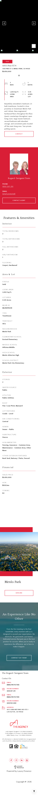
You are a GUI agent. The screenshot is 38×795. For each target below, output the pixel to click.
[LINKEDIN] (22, 760)
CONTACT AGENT (19, 200)
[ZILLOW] (27, 760)
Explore (19, 593)
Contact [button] (19, 134)
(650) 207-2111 (7, 186)
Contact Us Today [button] (19, 658)
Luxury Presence (24, 771)
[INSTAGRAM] (16, 760)
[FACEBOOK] (11, 760)
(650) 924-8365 (11, 703)
